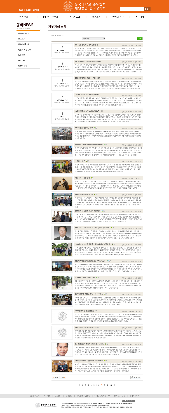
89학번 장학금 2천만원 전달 (84, 311)
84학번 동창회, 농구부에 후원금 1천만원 (89, 111)
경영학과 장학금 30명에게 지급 (86, 327)
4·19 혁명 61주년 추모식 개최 (85, 277)
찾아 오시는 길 (119, 396)
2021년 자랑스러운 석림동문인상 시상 (88, 61)
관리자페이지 (134, 396)
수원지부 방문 (80, 161)
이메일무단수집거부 (102, 396)
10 (111, 385)
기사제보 (47, 396)
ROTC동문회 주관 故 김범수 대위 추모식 (89, 294)
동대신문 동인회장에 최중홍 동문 (86, 45)
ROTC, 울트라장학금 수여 (84, 128)
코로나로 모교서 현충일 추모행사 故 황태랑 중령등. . (93, 244)
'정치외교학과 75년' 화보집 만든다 (87, 95)
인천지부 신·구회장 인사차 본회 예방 (87, 211)
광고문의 (58, 396)
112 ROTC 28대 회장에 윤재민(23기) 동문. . (89, 344)
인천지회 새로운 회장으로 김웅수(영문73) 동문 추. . (92, 228)
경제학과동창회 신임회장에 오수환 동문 (89, 361)
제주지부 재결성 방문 (82, 178)
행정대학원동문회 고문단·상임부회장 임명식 (90, 261)
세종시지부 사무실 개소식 (84, 194)
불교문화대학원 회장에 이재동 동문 (87, 78)
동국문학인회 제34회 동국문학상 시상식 (89, 144)
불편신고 (69, 396)
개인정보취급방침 (83, 396)
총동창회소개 (34, 396)
